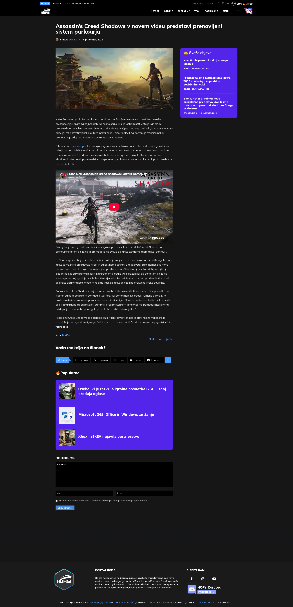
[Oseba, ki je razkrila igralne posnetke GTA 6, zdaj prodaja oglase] (67, 391)
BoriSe (73, 40)
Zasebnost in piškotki (123, 602)
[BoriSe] (58, 39)
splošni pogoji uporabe (101, 602)
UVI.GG (249, 3)
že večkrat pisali (78, 146)
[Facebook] (218, 3)
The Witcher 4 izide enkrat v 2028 (68, 3)
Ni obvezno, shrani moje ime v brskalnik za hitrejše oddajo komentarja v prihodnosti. (103, 500)
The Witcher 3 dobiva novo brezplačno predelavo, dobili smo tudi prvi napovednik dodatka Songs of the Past (208, 103)
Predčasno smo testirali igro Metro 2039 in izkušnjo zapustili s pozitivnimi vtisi (207, 81)
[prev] (136, 3)
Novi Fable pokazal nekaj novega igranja (205, 62)
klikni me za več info (206, 602)
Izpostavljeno (190, 113)
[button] (238, 11)
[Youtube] (228, 3)
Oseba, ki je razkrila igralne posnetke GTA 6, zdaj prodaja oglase (122, 391)
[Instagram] (223, 3)
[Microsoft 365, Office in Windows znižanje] (67, 415)
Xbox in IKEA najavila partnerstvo (108, 436)
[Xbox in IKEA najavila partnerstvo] (67, 437)
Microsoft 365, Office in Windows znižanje (116, 414)
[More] (168, 360)
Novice (186, 68)
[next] (141, 3)
